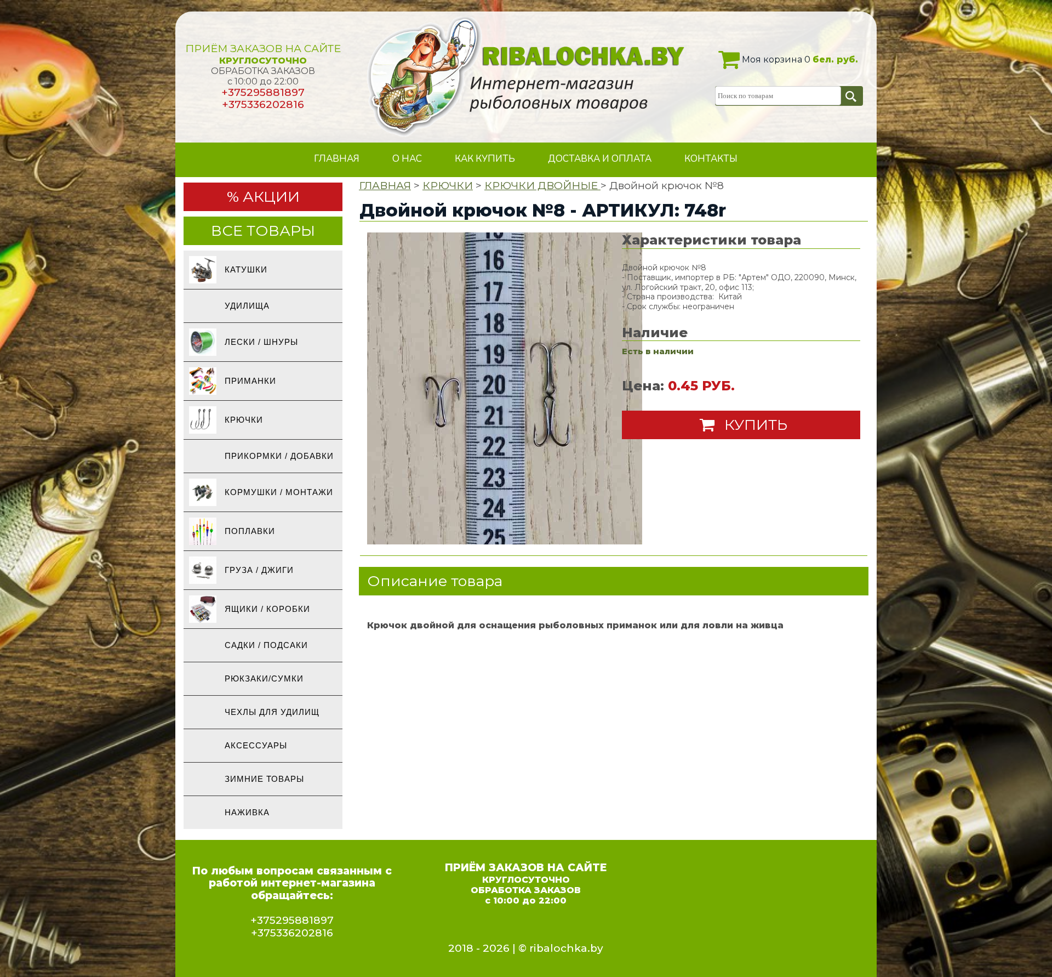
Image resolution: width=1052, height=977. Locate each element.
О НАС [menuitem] (407, 158)
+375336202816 (263, 104)
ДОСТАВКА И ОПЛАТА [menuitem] (599, 158)
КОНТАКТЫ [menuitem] (710, 158)
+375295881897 (263, 92)
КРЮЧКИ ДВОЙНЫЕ (542, 185)
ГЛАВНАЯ (385, 185)
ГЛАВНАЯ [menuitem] (336, 158)
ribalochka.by (566, 948)
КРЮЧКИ (447, 185)
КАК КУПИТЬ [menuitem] (485, 158)
